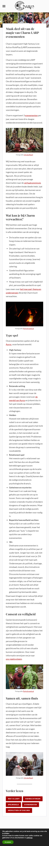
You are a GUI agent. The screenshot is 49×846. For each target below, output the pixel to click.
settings (29, 838)
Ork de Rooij (28, 155)
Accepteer (8, 842)
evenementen (31, 115)
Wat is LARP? (14, 799)
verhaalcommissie (32, 183)
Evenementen (30, 805)
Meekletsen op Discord (19, 810)
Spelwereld (13, 805)
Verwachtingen (32, 799)
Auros (8, 344)
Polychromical (28, 329)
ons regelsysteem (14, 659)
